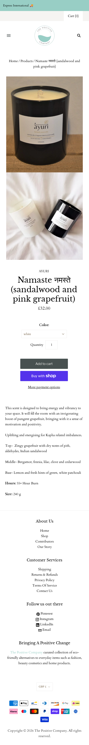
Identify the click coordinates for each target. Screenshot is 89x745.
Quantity (36, 344)
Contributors (44, 541)
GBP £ (42, 687)
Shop (44, 536)
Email (46, 629)
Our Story (44, 547)
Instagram (46, 619)
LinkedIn (46, 624)
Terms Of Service (44, 585)
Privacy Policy (44, 580)
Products (26, 61)
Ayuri (44, 271)
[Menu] (8, 35)
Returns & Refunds (44, 574)
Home (13, 61)
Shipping (44, 569)
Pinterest (46, 613)
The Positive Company (26, 652)
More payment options (44, 387)
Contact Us (44, 591)
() (73, 16)
